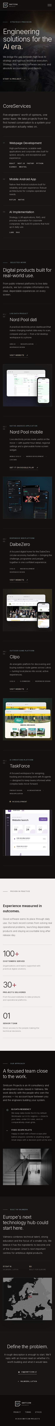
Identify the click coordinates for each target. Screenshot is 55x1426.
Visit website (19, 355)
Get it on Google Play (24, 467)
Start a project (14, 79)
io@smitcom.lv (27, 1372)
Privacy (17, 1412)
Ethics (38, 1412)
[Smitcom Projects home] (14, 5)
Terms (28, 1412)
